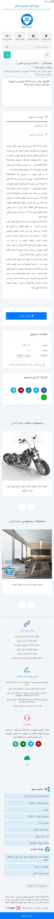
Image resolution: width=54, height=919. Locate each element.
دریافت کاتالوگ (23, 355)
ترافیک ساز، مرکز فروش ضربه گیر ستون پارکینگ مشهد (28, 858)
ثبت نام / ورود (42, 836)
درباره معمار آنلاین (41, 873)
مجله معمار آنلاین (41, 829)
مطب (46, 809)
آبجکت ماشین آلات (43, 67)
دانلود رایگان (25, 316)
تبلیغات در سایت (41, 866)
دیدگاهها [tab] (39, 126)
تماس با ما (44, 823)
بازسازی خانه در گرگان (39, 803)
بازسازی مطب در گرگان (38, 816)
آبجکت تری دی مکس (28, 63)
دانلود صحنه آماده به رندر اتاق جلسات (27, 584)
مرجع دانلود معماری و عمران (27, 6)
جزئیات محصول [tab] (36, 117)
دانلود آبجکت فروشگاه (39, 843)
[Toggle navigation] (47, 54)
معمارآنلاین (47, 63)
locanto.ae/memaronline (37, 796)
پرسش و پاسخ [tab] (37, 134)
